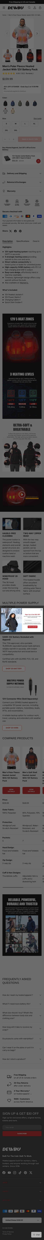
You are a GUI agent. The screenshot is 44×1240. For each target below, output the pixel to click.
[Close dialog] (41, 609)
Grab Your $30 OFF (32, 626)
